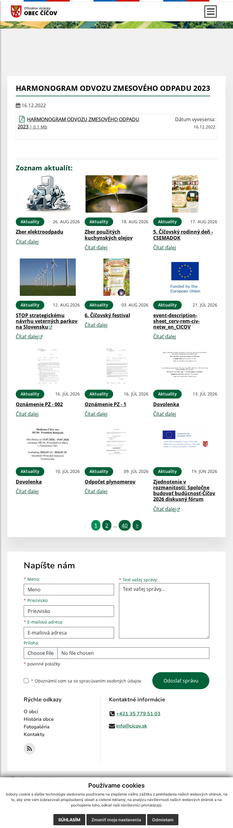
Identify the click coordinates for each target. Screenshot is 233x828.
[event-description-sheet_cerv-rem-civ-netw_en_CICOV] (185, 277)
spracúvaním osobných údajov (110, 681)
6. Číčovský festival (107, 315)
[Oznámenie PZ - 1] (117, 366)
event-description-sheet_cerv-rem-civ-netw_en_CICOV (176, 321)
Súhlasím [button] (69, 819)
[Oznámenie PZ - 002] (48, 366)
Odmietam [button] (163, 819)
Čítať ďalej (27, 241)
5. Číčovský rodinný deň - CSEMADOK (183, 234)
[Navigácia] (210, 11)
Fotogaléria (36, 727)
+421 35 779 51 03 (138, 713)
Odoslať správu (181, 680)
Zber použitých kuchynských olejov (109, 234)
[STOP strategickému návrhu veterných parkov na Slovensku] (48, 277)
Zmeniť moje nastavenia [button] (116, 819)
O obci (31, 711)
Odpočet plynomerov (110, 481)
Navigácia (25, 11)
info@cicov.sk (131, 726)
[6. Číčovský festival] (117, 277)
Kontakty (34, 734)
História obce (39, 719)
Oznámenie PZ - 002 (39, 404)
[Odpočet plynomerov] (117, 443)
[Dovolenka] (185, 366)
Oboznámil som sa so (86, 681)
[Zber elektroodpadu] (48, 194)
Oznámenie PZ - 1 (105, 404)
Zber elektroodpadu (39, 231)
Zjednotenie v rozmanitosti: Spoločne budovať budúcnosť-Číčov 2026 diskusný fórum (184, 490)
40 (125, 525)
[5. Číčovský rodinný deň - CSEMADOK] (185, 194)
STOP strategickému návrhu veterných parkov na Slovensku (46, 321)
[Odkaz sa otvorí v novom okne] (29, 748)
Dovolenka (166, 404)
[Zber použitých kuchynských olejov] (117, 194)
